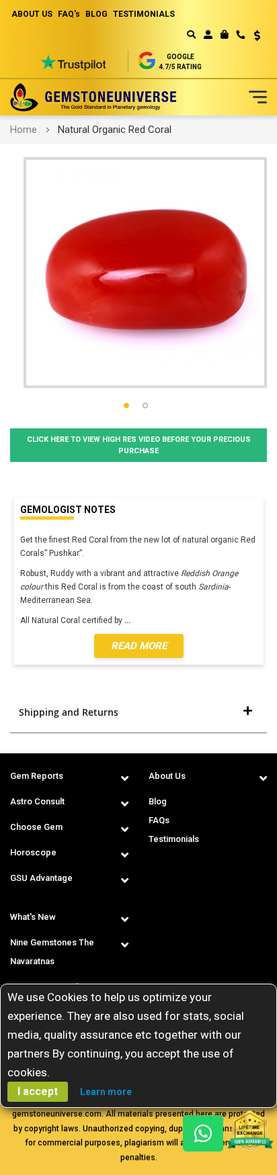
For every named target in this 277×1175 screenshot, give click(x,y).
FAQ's (69, 14)
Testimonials (174, 839)
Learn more (106, 1091)
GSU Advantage (41, 878)
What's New (33, 917)
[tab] (138, 712)
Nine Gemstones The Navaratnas (52, 951)
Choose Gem (36, 827)
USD (252, 35)
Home (23, 130)
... (129, 620)
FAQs (159, 820)
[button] (252, 37)
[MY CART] (224, 34)
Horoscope (33, 852)
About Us (167, 776)
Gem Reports (36, 776)
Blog (158, 801)
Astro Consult (37, 801)
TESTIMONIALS (144, 14)
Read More (139, 646)
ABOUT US (31, 14)
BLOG (96, 14)
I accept (37, 1091)
